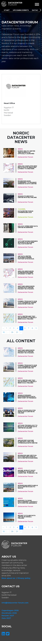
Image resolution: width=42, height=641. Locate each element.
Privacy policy (23, 578)
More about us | (9, 578)
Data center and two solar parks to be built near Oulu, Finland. (27, 317)
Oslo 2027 (6, 618)
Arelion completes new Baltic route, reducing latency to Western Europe (27, 167)
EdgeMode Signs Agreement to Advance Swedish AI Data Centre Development (27, 182)
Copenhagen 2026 (10, 610)
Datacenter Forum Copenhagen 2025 (25, 212)
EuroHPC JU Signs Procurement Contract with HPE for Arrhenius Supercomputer (27, 502)
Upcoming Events (21, 10)
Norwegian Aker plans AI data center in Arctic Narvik (28, 487)
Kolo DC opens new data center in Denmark (28, 227)
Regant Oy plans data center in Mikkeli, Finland (26, 517)
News (20, 149)
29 (17, 332)
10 (4, 332)
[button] (41, 10)
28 (12, 332)
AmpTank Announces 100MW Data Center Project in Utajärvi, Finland (26, 287)
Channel (22, 209)
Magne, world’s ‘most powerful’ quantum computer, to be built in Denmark (27, 472)
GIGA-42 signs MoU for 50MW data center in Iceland (27, 411)
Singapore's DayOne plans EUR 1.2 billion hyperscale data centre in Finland (27, 442)
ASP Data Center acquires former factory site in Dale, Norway (26, 257)
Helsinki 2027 (8, 616)
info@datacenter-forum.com (15, 603)
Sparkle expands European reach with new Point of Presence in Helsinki (27, 396)
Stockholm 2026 (9, 613)
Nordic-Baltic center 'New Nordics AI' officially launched (26, 152)
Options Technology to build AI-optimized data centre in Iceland (27, 427)
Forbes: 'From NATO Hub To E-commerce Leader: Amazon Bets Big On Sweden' (27, 302)
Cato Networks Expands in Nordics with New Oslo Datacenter (28, 242)
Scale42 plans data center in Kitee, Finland (27, 197)
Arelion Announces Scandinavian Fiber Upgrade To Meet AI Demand (26, 272)
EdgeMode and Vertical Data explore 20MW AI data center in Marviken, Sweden (28, 457)
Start (7, 10)
